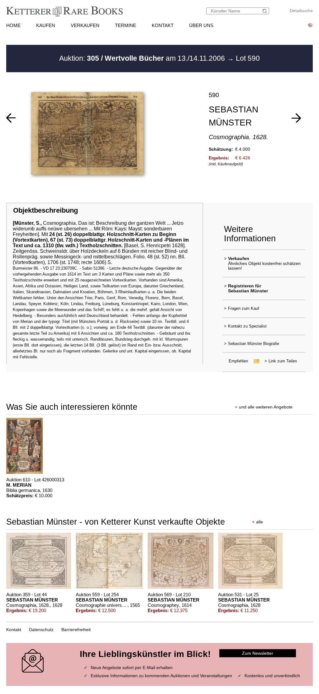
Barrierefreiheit (76, 629)
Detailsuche (301, 10)
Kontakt (13, 629)
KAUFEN (45, 25)
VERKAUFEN (85, 25)
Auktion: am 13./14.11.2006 (143, 58)
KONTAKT (163, 25)
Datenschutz (41, 629)
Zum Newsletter (257, 653)
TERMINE (125, 25)
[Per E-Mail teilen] (254, 361)
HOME (13, 25)
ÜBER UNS (201, 25)
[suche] (265, 11)
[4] (11, 118)
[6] (296, 118)
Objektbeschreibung (45, 210)
